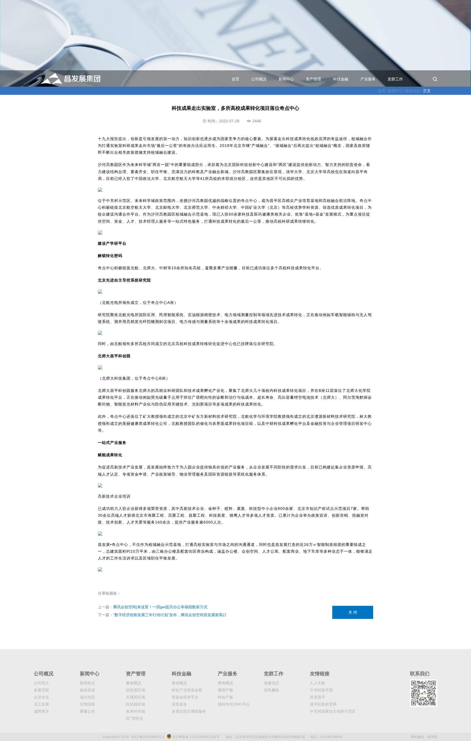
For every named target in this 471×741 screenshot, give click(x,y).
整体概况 (133, 683)
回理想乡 (134, 718)
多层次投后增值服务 (189, 711)
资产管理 (313, 79)
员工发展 (41, 704)
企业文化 (41, 697)
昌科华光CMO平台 (234, 704)
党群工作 (395, 79)
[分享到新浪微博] (124, 593)
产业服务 (368, 79)
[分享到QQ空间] (136, 593)
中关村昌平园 (321, 690)
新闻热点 (87, 683)
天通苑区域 (135, 697)
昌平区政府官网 (323, 704)
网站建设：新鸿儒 (424, 737)
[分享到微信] (130, 593)
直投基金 (179, 704)
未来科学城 (135, 711)
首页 (235, 79)
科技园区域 (135, 704)
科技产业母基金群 (187, 690)
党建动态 (271, 683)
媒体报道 (87, 690)
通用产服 (225, 690)
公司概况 (259, 79)
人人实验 (317, 683)
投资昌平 (317, 697)
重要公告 (87, 711)
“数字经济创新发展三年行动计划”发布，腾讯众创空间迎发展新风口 (170, 615)
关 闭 (352, 612)
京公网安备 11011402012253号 (195, 737)
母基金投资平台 (185, 697)
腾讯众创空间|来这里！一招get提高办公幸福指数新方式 (160, 607)
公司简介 (41, 683)
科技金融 (340, 79)
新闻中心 (286, 79)
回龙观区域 (135, 690)
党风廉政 (271, 690)
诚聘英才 (41, 711)
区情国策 (87, 704)
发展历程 (41, 690)
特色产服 (225, 697)
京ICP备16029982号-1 (147, 737)
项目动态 (412, 91)
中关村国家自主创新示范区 (333, 711)
